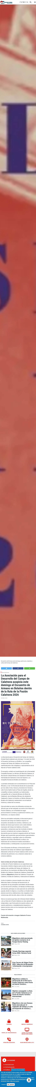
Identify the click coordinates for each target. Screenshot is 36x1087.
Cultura (7, 1070)
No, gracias (11, 1084)
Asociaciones (5, 672)
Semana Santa (5, 924)
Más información (14, 1081)
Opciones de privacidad (18, 1070)
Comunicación (9, 1067)
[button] (6, 668)
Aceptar (4, 1084)
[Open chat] (29, 1080)
